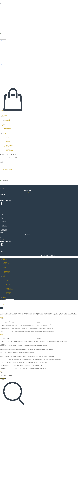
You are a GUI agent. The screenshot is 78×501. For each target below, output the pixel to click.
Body (3, 218)
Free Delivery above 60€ (7, 169)
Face (3, 217)
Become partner (4, 229)
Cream (5, 268)
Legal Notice (4, 225)
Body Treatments (6, 279)
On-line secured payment (12, 165)
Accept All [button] (1, 304)
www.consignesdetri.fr (20, 247)
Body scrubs (7, 281)
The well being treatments (9, 289)
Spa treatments (4, 221)
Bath (4, 275)
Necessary (2, 318)
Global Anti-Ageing (7, 263)
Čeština (3, 250)
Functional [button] (1, 334)
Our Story (3, 214)
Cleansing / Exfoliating (7, 264)
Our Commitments (4, 259)
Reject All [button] (4, 304)
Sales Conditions (4, 226)
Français (3, 252)
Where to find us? (4, 230)
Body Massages (8, 284)
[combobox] (6, 380)
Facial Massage (8, 293)
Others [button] (1, 371)
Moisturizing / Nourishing (7, 272)
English (3, 251)
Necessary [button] (1, 317)
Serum (5, 267)
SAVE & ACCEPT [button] (3, 378)
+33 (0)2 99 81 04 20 (12, 179)
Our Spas (3, 276)
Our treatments (4, 277)
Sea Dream (7, 280)
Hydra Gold (5, 262)
